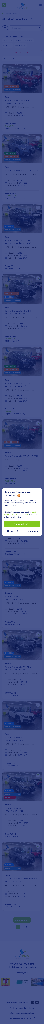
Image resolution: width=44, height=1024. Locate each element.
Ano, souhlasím (22, 524)
